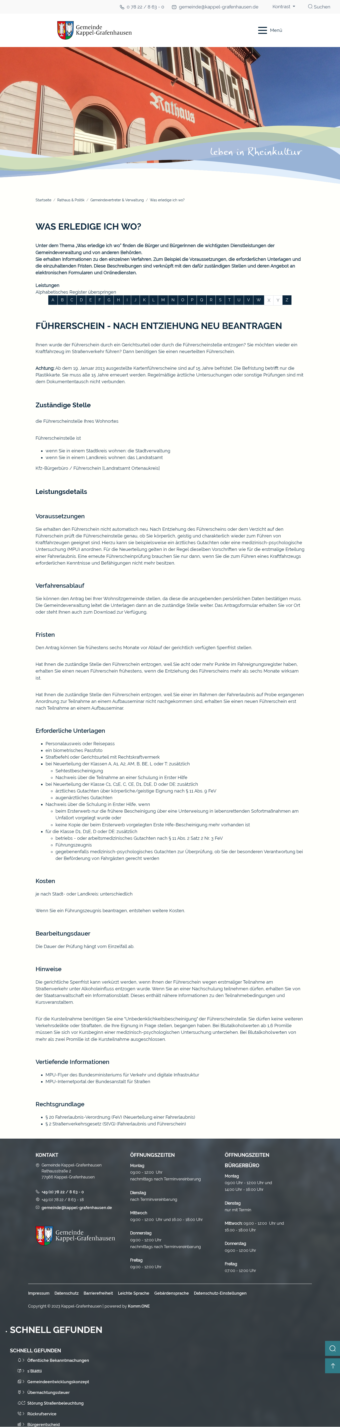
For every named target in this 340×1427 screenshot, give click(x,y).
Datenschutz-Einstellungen (220, 1293)
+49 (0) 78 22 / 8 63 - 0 (63, 1192)
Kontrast (282, 6)
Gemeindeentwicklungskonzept (58, 1381)
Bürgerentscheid (43, 1424)
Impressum (39, 1293)
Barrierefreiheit (98, 1293)
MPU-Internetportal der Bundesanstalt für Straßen (98, 1081)
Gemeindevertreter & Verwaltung (117, 200)
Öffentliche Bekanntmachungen (58, 1360)
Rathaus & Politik (70, 200)
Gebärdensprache (171, 1293)
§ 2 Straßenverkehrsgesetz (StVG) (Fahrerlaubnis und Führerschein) (116, 1123)
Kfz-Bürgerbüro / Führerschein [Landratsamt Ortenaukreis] (98, 468)
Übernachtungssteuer (48, 1392)
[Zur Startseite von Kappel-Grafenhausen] (140, 30)
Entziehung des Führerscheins (197, 671)
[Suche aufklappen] (332, 1348)
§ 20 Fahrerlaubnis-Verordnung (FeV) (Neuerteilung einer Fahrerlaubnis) (120, 1117)
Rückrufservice (42, 1414)
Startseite (43, 200)
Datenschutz (67, 1293)
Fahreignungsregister (259, 664)
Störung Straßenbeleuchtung (55, 1403)
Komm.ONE (139, 1306)
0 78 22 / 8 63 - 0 (145, 7)
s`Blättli (34, 1371)
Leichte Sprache (133, 1293)
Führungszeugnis (74, 844)
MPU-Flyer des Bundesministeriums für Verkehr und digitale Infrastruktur (122, 1074)
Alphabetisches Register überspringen (76, 292)
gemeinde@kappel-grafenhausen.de (218, 7)
